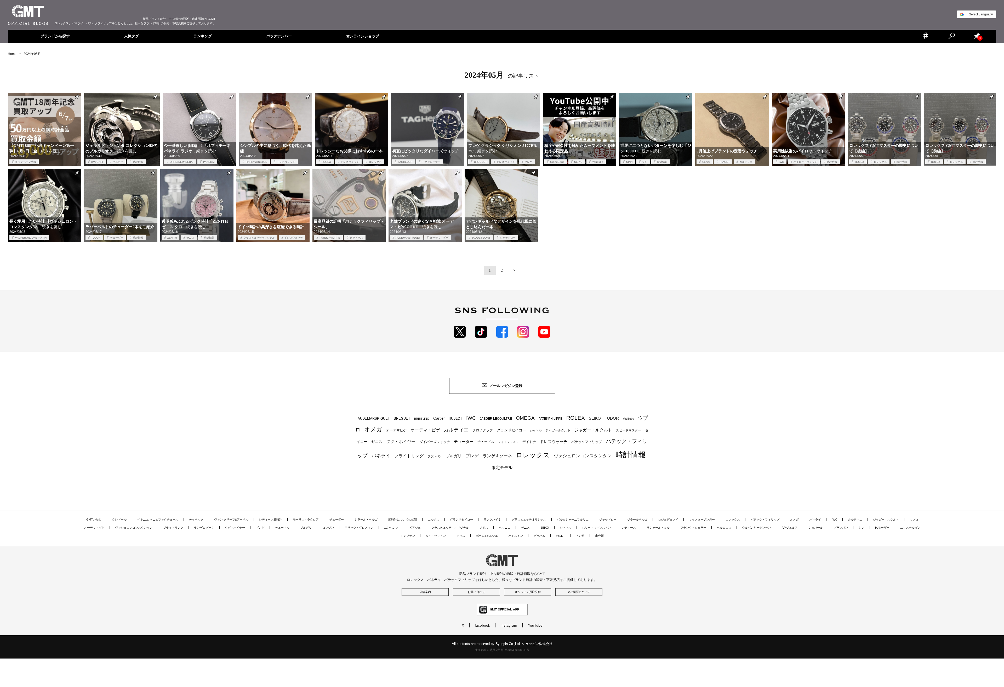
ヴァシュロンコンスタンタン (583, 455)
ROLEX (326, 161)
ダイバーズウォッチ (434, 442)
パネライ (381, 455)
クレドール (119, 519)
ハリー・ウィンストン (596, 527)
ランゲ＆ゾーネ (497, 456)
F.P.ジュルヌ (789, 527)
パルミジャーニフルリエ (573, 519)
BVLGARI (97, 161)
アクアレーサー (431, 161)
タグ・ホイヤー (400, 441)
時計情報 (138, 161)
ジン (644, 161)
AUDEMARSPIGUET (408, 237)
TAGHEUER (405, 161)
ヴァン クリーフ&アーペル (231, 519)
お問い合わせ (476, 591)
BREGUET (480, 161)
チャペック (196, 519)
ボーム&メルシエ (487, 535)
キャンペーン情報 (25, 161)
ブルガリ (118, 161)
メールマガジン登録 (505, 386)
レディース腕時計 (270, 519)
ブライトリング (409, 455)
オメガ (373, 429)
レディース (628, 527)
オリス (461, 535)
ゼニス (190, 237)
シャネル (535, 430)
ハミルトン (516, 535)
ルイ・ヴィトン (436, 535)
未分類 (599, 535)
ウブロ (914, 519)
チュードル (485, 442)
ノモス (484, 527)
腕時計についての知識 (402, 519)
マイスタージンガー (702, 519)
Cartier (706, 161)
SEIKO (578, 161)
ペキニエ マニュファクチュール (157, 519)
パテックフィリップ (586, 442)
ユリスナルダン (910, 527)
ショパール (815, 527)
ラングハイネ (492, 519)
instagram (509, 625)
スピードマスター (628, 430)
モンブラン (408, 535)
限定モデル (502, 467)
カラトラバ (356, 237)
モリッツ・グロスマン (359, 527)
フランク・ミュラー (693, 527)
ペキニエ (504, 527)
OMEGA (525, 418)
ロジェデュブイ (668, 519)
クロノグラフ (482, 430)
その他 (580, 535)
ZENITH (172, 237)
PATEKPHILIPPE (330, 237)
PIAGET (725, 161)
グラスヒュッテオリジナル (259, 237)
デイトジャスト (508, 441)
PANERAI (209, 161)
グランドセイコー (511, 430)
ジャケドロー (508, 237)
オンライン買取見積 (528, 591)
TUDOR (95, 237)
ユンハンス (391, 527)
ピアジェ (415, 527)
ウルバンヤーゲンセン (756, 527)
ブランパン (434, 456)
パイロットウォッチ (805, 161)
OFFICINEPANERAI (181, 161)
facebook (482, 625)
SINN (629, 161)
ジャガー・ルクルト (593, 430)
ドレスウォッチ (286, 161)
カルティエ (745, 161)
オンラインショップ (362, 36)
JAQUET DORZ (481, 237)
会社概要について (578, 591)
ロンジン (328, 527)
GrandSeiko (557, 161)
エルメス (433, 519)
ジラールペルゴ (637, 519)
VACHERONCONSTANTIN (31, 237)
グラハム (539, 535)
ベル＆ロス (724, 527)
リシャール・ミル (658, 527)
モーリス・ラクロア (306, 519)
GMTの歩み (93, 519)
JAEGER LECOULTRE (496, 418)
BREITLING (421, 418)
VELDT (560, 535)
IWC (781, 161)
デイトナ (529, 442)
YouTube (597, 161)
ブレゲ (528, 161)
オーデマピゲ (396, 430)
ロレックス (375, 161)
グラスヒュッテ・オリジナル (450, 527)
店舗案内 (425, 591)
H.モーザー (882, 527)
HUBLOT (455, 418)
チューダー (116, 237)
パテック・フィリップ (765, 519)
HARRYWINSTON (256, 161)
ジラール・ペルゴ (366, 519)
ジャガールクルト (558, 430)
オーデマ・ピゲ (439, 237)
